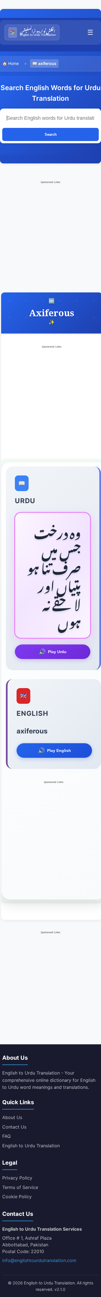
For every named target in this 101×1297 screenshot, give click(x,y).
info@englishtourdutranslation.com (39, 1260)
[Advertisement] (50, 235)
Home (13, 63)
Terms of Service (20, 1187)
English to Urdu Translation (31, 1145)
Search (51, 134)
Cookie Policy (17, 1196)
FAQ (6, 1136)
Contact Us (14, 1127)
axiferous (47, 63)
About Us (12, 1117)
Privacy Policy (17, 1178)
